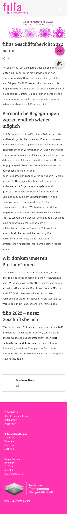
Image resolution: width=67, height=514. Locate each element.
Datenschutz (11, 419)
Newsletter (10, 470)
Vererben (9, 441)
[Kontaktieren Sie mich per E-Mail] (17, 385)
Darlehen (9, 444)
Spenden (9, 437)
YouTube (8, 466)
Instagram (9, 462)
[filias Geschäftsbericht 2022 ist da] (33, 29)
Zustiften (9, 448)
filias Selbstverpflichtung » (18, 500)
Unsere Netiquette (14, 473)
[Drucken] (11, 58)
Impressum (10, 423)
